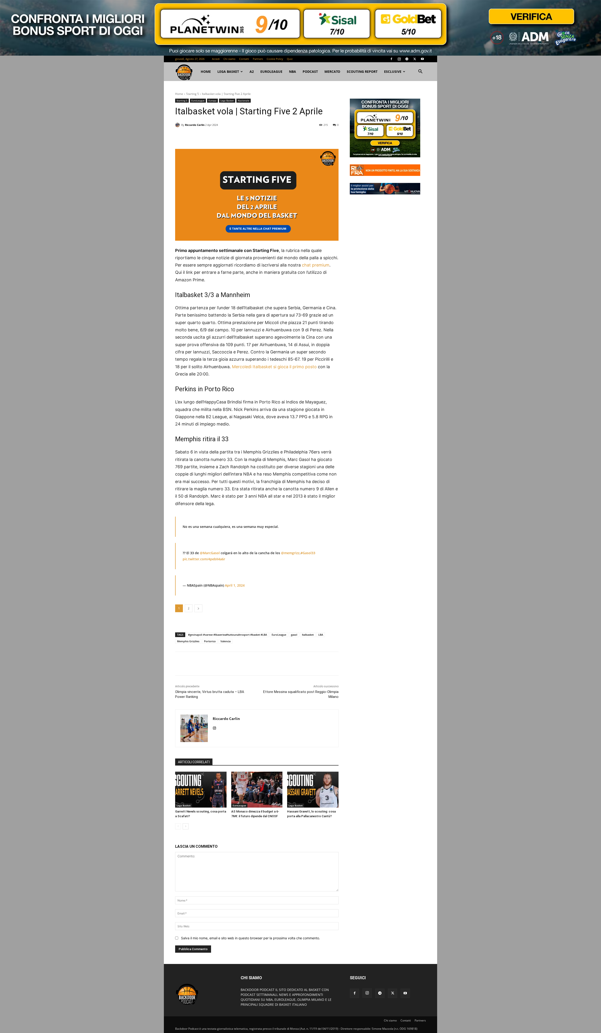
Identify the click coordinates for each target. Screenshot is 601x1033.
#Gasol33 (307, 553)
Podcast (310, 71)
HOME (206, 71)
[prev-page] (178, 826)
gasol (294, 634)
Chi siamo (229, 59)
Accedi (216, 59)
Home (179, 94)
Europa (212, 100)
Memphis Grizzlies (188, 641)
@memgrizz (290, 553)
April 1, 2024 (235, 585)
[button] (420, 72)
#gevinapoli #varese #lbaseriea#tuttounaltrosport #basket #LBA (227, 634)
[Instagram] (399, 59)
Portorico (210, 641)
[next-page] (186, 826)
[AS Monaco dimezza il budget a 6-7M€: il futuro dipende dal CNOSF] (257, 790)
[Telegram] (406, 59)
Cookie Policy (275, 59)
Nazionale (243, 100)
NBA (292, 71)
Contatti (244, 59)
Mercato (332, 71)
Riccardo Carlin (194, 125)
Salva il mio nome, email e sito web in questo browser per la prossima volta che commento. (250, 938)
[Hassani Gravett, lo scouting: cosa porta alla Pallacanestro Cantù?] (313, 790)
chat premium (315, 265)
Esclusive (392, 71)
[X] (414, 59)
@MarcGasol (210, 553)
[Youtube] (422, 59)
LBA (320, 634)
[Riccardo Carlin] (178, 125)
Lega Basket (228, 71)
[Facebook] (391, 59)
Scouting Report (362, 71)
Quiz (290, 59)
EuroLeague (271, 71)
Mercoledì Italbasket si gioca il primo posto (274, 366)
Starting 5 (192, 94)
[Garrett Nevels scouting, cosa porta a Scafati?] (201, 790)
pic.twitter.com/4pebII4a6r (204, 559)
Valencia (225, 641)
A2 (252, 71)
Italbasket (308, 634)
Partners (258, 59)
